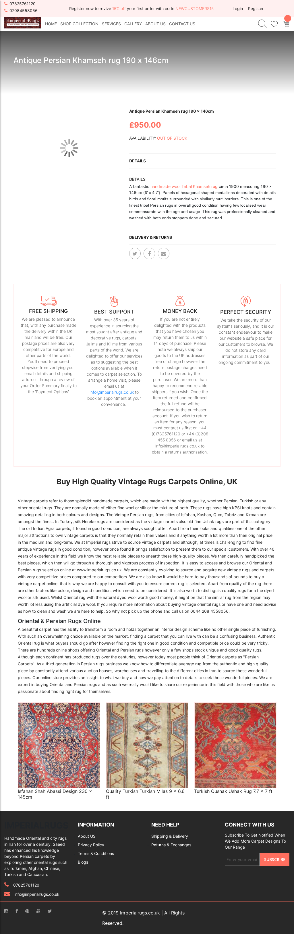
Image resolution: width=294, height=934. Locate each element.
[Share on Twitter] (135, 253)
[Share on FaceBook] (149, 253)
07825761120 (22, 3)
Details (137, 160)
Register (256, 8)
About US (87, 836)
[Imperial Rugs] (22, 22)
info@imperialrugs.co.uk (112, 392)
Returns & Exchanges (171, 844)
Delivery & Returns (150, 237)
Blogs (83, 862)
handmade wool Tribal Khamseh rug (183, 186)
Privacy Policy (91, 844)
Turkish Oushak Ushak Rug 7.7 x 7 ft (233, 791)
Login (238, 8)
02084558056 (23, 10)
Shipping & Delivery (169, 836)
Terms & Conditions (96, 853)
